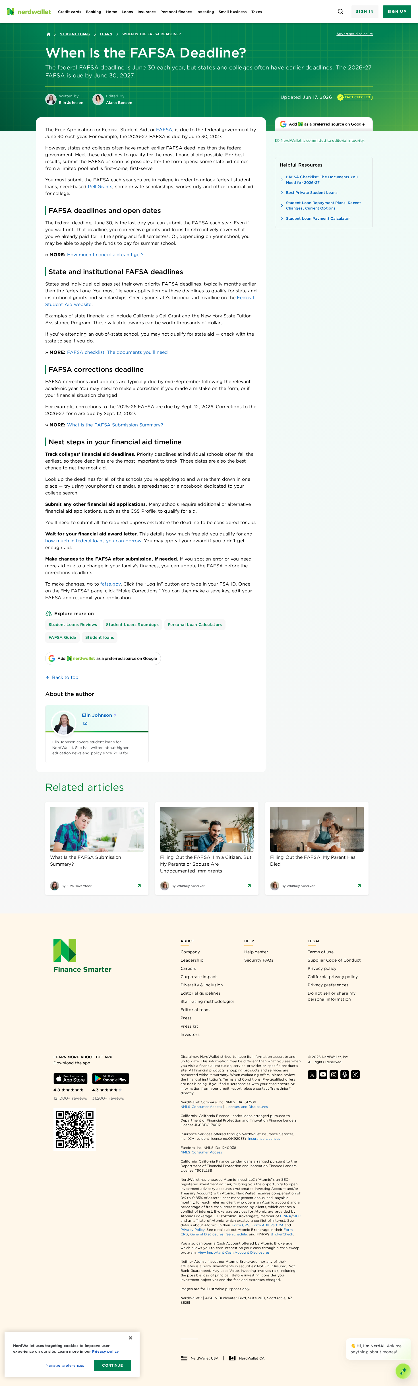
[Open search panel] (340, 11)
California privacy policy (333, 976)
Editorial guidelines (200, 993)
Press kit (189, 1026)
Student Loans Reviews (73, 624)
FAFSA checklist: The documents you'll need (117, 352)
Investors (190, 1034)
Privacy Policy (192, 1229)
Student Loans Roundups (132, 624)
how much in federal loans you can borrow (93, 540)
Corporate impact (199, 976)
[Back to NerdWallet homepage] (48, 34)
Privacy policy (322, 968)
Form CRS (241, 1225)
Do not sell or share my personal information (331, 996)
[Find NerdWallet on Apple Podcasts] (344, 1074)
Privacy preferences (328, 985)
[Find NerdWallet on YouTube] (323, 1074)
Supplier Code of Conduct (334, 960)
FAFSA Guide (62, 637)
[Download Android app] (110, 1078)
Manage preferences (64, 1365)
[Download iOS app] (70, 1078)
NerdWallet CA (251, 1358)
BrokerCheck (282, 1234)
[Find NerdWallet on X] (312, 1074)
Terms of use (321, 952)
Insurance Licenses (264, 1138)
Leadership (192, 960)
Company (190, 952)
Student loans (99, 637)
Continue (112, 1365)
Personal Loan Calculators (195, 624)
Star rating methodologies (208, 1001)
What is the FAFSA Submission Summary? (115, 425)
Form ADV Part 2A (267, 1225)
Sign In (365, 11)
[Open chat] (403, 1371)
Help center (256, 952)
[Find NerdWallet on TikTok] (355, 1074)
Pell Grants (100, 186)
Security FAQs (259, 960)
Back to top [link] (65, 677)
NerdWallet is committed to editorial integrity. (323, 140)
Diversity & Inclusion (202, 985)
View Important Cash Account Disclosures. (234, 1252)
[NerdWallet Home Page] (29, 11)
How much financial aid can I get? (105, 254)
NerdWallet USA (204, 1358)
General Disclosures (207, 1234)
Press (186, 1018)
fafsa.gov (110, 584)
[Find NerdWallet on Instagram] (334, 1074)
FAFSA (164, 129)
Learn (106, 34)
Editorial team (195, 1009)
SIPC (297, 1216)
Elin (97, 715)
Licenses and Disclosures (246, 1106)
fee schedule (236, 1234)
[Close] (410, 1339)
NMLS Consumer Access (201, 1106)
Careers (188, 968)
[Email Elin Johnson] (85, 723)
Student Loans (75, 34)
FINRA (285, 1216)
